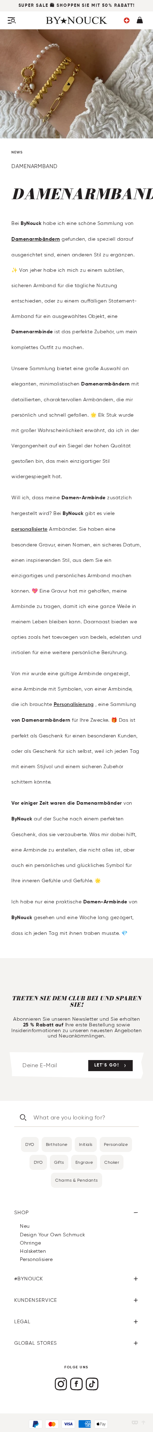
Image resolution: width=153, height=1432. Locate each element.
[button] (126, 20)
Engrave (84, 1162)
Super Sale (33, 6)
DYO (30, 1144)
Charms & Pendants (76, 1180)
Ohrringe (30, 1243)
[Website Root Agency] (143, 1422)
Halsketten (33, 1251)
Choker (111, 1162)
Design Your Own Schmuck (52, 1235)
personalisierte (29, 529)
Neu (25, 1226)
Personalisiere (36, 1259)
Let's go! (106, 1065)
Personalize (116, 1144)
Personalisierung (74, 704)
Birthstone (57, 1144)
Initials (86, 1144)
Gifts (59, 1162)
